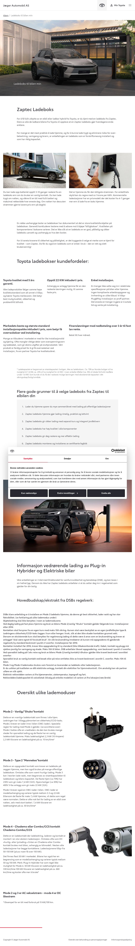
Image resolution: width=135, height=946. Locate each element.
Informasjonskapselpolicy (121, 939)
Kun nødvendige (29, 493)
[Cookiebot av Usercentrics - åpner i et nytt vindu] (113, 451)
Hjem (5, 15)
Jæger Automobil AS (16, 5)
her (28, 582)
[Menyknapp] (130, 5)
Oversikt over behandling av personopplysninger (87, 939)
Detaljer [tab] (67, 458)
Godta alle (106, 493)
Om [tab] (107, 458)
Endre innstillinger (66, 493)
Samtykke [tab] (28, 458)
